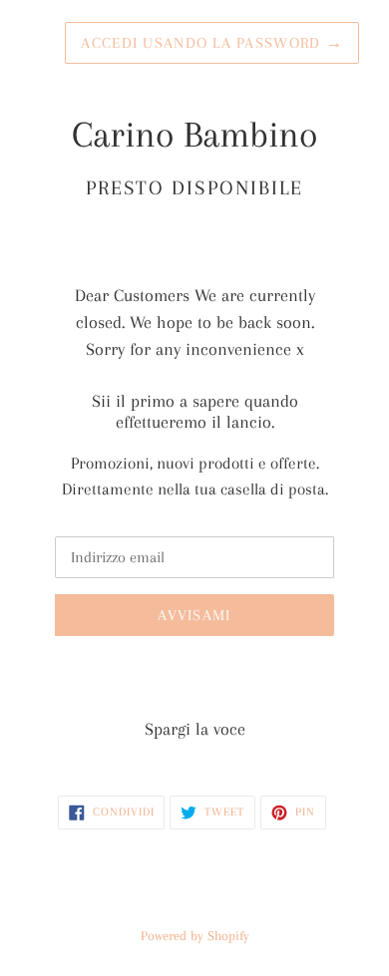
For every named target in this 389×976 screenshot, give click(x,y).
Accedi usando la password (212, 43)
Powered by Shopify (195, 935)
